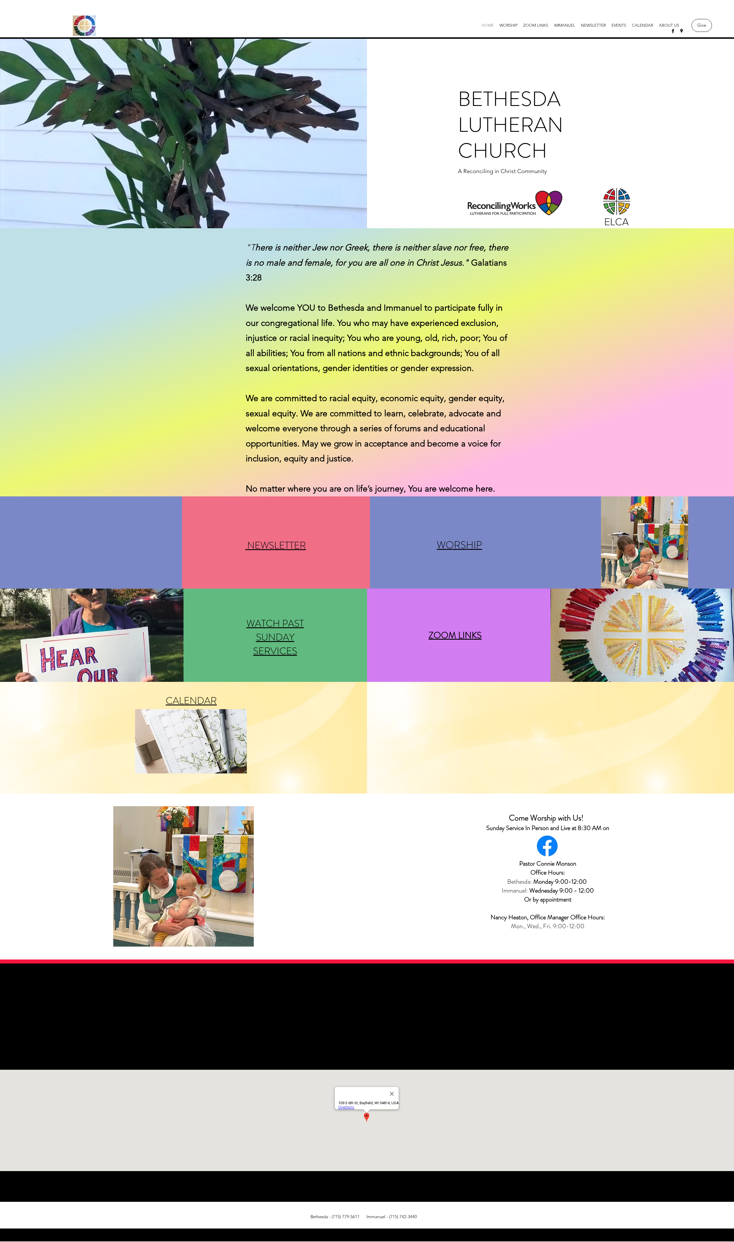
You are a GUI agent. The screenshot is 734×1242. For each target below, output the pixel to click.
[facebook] (673, 31)
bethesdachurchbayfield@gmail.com (367, 1025)
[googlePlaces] (681, 31)
